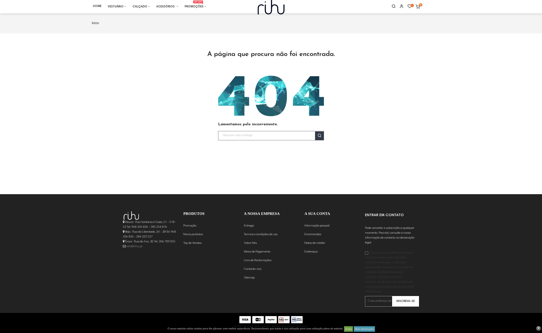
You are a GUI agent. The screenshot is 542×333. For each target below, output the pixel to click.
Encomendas (312, 234)
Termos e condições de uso (261, 234)
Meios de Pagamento (257, 251)
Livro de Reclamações (257, 260)
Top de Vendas (192, 243)
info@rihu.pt (134, 246)
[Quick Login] (400, 7)
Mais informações (364, 329)
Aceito (348, 329)
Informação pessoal (316, 225)
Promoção (189, 225)
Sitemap (249, 277)
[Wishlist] (410, 7)
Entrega (249, 225)
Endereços (311, 251)
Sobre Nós (250, 243)
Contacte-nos (252, 269)
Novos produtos (193, 234)
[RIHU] (131, 215)
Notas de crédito (314, 243)
